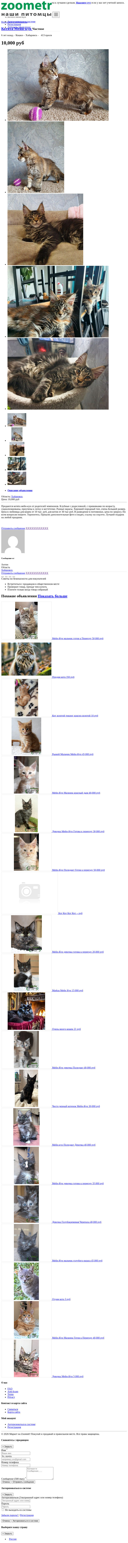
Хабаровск (17, 496)
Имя (4, 1450)
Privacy (11, 1397)
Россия (12, 1539)
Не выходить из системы (17, 1510)
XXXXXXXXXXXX (37, 528)
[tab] (67, 490)
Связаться (12, 1409)
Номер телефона (10, 1462)
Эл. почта (6, 1456)
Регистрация (14, 24)
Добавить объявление (19, 27)
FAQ (9, 1388)
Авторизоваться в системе (21, 21)
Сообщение (13, 1478)
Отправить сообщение (13, 528)
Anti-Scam (12, 1391)
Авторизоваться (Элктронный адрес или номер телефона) (32, 1497)
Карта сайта (13, 1412)
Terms (10, 1394)
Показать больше (52, 596)
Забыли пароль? (10, 1515)
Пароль (5, 1503)
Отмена (6, 1482)
